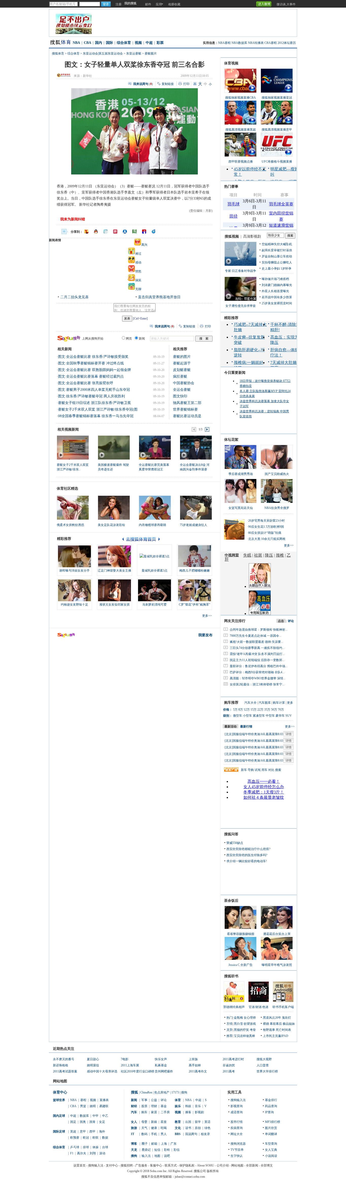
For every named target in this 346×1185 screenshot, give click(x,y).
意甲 (83, 1131)
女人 (134, 1122)
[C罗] (194, 590)
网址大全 (236, 1134)
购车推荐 (231, 702)
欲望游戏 (250, 1023)
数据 (105, 1137)
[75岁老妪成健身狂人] (196, 508)
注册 (119, 4)
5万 (235, 709)
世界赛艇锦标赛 (185, 409)
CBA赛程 (270, 43)
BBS (178, 1134)
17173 (175, 1092)
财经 (134, 1106)
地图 (157, 1156)
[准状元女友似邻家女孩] (114, 590)
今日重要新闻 (234, 373)
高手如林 (195, 1065)
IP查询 (269, 1112)
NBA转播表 (256, 43)
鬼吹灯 (286, 1017)
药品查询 (271, 1106)
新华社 (87, 76)
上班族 (193, 1059)
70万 (281, 709)
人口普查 (263, 1065)
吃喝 (164, 1128)
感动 (138, 262)
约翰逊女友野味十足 (74, 604)
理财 (154, 1106)
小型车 (247, 715)
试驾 (258, 770)
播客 (188, 1112)
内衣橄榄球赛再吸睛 (152, 525)
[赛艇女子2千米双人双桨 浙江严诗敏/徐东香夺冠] (72, 447)
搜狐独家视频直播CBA (240, 97)
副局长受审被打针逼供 (277, 250)
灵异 (229, 1030)
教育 (178, 1122)
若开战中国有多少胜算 (277, 297)
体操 (95, 1147)
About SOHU (205, 1165)
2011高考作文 (198, 1071)
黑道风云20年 (272, 1017)
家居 (154, 1112)
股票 (144, 1106)
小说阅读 (271, 1156)
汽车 (134, 1112)
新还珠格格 (60, 1065)
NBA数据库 (239, 43)
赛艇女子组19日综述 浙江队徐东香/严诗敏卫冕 (94, 403)
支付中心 (112, 1165)
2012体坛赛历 (287, 43)
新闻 (134, 1100)
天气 (144, 1128)
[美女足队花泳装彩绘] (114, 508)
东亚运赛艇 (133, 53)
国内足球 (59, 1116)
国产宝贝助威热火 (277, 474)
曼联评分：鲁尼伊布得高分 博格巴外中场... (258, 666)
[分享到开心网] (115, 231)
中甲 (95, 1116)
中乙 (105, 1116)
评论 (164, 1100)
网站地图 (237, 1165)
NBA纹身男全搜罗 (276, 508)
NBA (76, 43)
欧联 (95, 1137)
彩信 (177, 1150)
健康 (154, 1128)
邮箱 (154, 1143)
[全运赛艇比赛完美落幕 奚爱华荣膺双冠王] (154, 447)
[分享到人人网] (125, 231)
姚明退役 (93, 1065)
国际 (109, 43)
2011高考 (229, 1071)
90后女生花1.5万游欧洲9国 (266, 526)
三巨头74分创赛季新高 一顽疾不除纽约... (257, 648)
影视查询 (236, 1106)
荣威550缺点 (234, 843)
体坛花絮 (231, 439)
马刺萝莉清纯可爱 (154, 604)
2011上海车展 (130, 1065)
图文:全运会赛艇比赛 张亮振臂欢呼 (85, 383)
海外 (102, 1131)
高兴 (144, 244)
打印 (186, 84)
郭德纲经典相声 (234, 1007)
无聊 (138, 289)
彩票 (160, 43)
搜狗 (184, 1092)
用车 (264, 770)
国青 (92, 1122)
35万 (267, 709)
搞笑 (138, 280)
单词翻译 (271, 1134)
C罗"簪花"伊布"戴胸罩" (194, 604)
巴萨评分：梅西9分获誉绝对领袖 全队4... (257, 672)
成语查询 (236, 1112)
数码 (144, 1134)
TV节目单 (237, 1150)
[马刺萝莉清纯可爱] (154, 590)
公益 (154, 1100)
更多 (290, 702)
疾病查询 (236, 1128)
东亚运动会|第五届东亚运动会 (103, 53)
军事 (144, 1100)
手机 (154, 1134)
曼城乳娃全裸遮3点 (154, 570)
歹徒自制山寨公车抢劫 (277, 256)
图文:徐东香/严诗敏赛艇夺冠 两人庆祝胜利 (91, 396)
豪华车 (280, 715)
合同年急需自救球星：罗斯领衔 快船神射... (258, 629)
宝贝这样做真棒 (244, 1036)
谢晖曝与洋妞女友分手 (74, 570)
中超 (149, 43)
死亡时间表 (283, 1030)
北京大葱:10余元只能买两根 (266, 539)
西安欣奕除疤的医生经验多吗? (246, 855)
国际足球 (59, 1131)
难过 (138, 253)
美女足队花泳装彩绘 (111, 525)
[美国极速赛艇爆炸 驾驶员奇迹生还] (113, 447)
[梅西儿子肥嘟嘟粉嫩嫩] (194, 556)
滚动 (102, 1153)
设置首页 (79, 1165)
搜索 (278, 770)
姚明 (93, 1106)
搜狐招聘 (127, 1165)
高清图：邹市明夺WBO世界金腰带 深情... (257, 678)
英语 (207, 1122)
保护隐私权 (187, 1165)
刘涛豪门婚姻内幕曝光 (277, 285)
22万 (260, 709)
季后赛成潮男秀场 (240, 474)
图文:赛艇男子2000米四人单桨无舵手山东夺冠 (94, 390)
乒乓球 (74, 1147)
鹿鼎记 (146, 1150)
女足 (102, 1122)
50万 (274, 709)
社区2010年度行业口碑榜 (137, 1071)
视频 (138, 43)
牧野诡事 (269, 1030)
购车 (144, 1112)
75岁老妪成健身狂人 (193, 525)
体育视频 (231, 63)
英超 (73, 1131)
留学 (198, 1122)
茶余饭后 (231, 901)
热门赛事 (231, 186)
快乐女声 (161, 1059)
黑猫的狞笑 (241, 1030)
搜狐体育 (58, 53)
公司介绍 (223, 1165)
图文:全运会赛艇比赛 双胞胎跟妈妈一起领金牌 (94, 370)
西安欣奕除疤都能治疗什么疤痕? (248, 849)
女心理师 (250, 1017)
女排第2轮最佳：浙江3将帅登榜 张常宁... (257, 684)
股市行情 (236, 1122)
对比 (271, 770)
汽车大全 (250, 702)
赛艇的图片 (182, 357)
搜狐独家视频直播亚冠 (277, 97)
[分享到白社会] (106, 231)
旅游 (134, 1128)
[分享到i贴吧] (144, 231)
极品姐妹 (289, 1023)
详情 (288, 734)
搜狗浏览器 (238, 1143)
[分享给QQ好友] (96, 231)
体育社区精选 (67, 488)
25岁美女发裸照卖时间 (277, 303)
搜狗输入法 (238, 1100)
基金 (164, 1106)
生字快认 (236, 1156)
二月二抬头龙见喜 (74, 297)
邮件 (148, 4)
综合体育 (124, 43)
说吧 (167, 1156)
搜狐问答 (231, 834)
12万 (247, 709)
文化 (178, 1128)
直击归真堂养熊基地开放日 (159, 297)
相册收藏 (174, 4)
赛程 (83, 1100)
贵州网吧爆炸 (164, 1071)
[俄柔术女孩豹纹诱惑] (73, 508)
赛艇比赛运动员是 (187, 416)
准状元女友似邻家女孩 (114, 604)
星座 (164, 1122)
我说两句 (191, 1134)
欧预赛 (74, 1137)
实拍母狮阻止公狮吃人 (277, 262)
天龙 (134, 1150)
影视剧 (199, 1112)
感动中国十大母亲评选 (102, 1071)
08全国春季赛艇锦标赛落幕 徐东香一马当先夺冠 (95, 416)
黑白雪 (238, 1023)
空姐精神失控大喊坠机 (277, 244)
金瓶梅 (238, 1017)
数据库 (84, 1116)
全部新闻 (252, 1165)
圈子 (145, 1143)
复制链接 (168, 84)
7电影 (124, 1059)
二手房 (165, 1112)
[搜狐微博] (273, 2)
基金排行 (271, 1100)
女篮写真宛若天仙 (240, 508)
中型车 (270, 715)
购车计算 (279, 702)
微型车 (237, 715)
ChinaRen (146, 1092)
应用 (159, 4)
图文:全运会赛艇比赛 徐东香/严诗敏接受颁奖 (93, 357)
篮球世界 (59, 1100)
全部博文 (267, 1165)
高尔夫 (81, 1153)
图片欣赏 (271, 1128)
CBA (87, 43)
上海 (164, 1143)
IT (132, 1134)
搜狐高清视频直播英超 (240, 129)
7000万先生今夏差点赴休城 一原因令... (255, 636)
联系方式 (171, 1165)
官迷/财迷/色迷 (258, 1007)
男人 (164, 1134)
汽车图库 (265, 702)
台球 (105, 1147)
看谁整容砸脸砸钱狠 (240, 934)
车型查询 (271, 1143)
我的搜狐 (130, 3)
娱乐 (178, 1106)
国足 (73, 1122)
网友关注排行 (234, 621)
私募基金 (161, 1065)
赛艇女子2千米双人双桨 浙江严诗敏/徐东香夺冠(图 (98, 409)
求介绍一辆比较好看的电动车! (246, 861)
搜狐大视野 (264, 1059)
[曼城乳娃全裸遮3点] (154, 556)
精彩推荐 (231, 318)
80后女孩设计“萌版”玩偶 (264, 533)
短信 (157, 1150)
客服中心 (156, 1165)
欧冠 (86, 1137)
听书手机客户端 (283, 1007)
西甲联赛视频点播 (240, 161)
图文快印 (180, 396)
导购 (251, 770)
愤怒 (138, 271)
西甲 (92, 1131)
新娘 (154, 1122)
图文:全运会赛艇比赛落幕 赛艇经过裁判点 (91, 376)
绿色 (207, 1128)
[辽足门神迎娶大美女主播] (114, 556)
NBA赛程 (224, 43)
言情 (229, 1023)
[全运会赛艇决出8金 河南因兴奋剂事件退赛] (196, 447)
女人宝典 (271, 1150)
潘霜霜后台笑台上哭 (277, 934)
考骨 (253, 1030)
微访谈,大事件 (286, 4)
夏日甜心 (93, 1059)
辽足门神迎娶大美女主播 (114, 570)
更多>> (207, 615)
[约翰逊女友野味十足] (74, 590)
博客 (134, 1143)
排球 (86, 1147)
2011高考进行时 (233, 1059)
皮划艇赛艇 (182, 370)
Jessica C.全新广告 (240, 965)
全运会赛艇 (182, 390)
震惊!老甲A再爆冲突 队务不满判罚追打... (257, 654)
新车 (244, 770)
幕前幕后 (276, 1023)
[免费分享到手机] (154, 231)
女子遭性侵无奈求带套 (240, 306)
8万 (240, 709)
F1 (71, 1153)
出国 (188, 1122)
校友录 (205, 1134)
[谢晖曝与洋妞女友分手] (74, 556)
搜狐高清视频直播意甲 (277, 129)
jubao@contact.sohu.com (190, 1176)
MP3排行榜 (272, 1122)
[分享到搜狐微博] (86, 231)
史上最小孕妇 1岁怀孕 (276, 268)
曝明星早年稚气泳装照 (277, 965)
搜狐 (134, 1092)
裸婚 (266, 1023)
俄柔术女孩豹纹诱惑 (70, 525)
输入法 (146, 1156)
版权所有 (213, 1171)
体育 (178, 1100)
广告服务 (141, 1165)
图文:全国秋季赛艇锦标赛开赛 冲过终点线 (91, 363)
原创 (198, 1128)
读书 (188, 1128)
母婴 (144, 1122)
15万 (254, 709)
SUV (288, 715)
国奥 (83, 1122)
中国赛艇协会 (183, 383)
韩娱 (188, 1106)
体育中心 (60, 1092)
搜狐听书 (231, 976)
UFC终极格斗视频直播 (277, 161)
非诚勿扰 (229, 1065)
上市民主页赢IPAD (275, 1036)
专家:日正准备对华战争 (240, 271)
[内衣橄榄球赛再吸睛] (155, 508)
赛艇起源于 (182, 363)
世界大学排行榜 (267, 1071)
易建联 (103, 1106)
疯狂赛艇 (180, 376)
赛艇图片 (151, 53)
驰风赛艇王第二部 (187, 403)
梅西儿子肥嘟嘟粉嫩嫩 (194, 570)
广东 (173, 1143)
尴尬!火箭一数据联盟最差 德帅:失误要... (256, 642)
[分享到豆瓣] (134, 231)
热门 (229, 1017)
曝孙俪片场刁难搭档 (275, 279)
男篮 (83, 1106)
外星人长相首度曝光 (275, 291)
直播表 (104, 1100)
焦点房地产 (161, 1092)
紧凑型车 (259, 715)
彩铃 (167, 1150)
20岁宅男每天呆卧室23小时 (266, 520)
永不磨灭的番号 (63, 1059)
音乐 (198, 1106)
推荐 (229, 1036)
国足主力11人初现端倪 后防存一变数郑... (257, 660)
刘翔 (93, 1153)
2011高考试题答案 (65, 1071)
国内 (98, 43)
